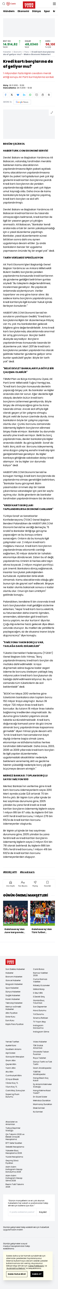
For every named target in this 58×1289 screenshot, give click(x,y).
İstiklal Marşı (39, 989)
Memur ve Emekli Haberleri (13, 1007)
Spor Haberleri (12, 988)
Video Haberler (40, 1041)
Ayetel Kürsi (11, 1045)
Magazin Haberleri (14, 984)
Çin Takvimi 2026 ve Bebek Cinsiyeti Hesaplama (15, 1137)
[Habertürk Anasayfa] (29, 4)
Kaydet (43, 1212)
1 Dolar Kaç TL (12, 1083)
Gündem (9, 11)
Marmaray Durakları (42, 1104)
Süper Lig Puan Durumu (12, 1095)
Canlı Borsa (38, 969)
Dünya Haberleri (13, 991)
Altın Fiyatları (11, 1013)
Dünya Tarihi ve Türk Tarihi (42, 1063)
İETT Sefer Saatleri (14, 1143)
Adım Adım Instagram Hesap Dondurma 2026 (14, 1169)
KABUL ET (37, 1274)
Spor (47, 11)
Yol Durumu (38, 1014)
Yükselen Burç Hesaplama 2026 (14, 1151)
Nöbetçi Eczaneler (41, 985)
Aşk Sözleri (10, 1053)
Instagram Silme (41, 1031)
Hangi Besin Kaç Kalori (41, 1079)
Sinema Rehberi (40, 1018)
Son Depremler (40, 1006)
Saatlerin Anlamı (13, 1049)
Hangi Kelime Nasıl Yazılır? (42, 1091)
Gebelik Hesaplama (15, 1146)
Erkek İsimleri (39, 1108)
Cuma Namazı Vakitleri (40, 980)
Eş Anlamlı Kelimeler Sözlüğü (42, 1085)
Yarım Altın (11, 1068)
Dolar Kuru (10, 1016)
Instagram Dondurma (38, 1026)
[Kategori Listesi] (54, 4)
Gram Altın (11, 1060)
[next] (53, 918)
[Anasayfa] (10, 962)
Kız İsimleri (38, 1111)
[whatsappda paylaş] (30, 94)
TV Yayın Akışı (39, 1021)
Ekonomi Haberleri (14, 976)
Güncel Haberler (13, 980)
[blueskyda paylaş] (17, 94)
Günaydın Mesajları (15, 1056)
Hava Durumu (39, 1010)
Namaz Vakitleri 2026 (40, 974)
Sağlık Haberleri (13, 995)
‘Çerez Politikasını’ (36, 1265)
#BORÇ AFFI (10, 872)
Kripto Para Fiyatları (15, 1024)
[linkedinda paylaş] (24, 94)
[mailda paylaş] (36, 94)
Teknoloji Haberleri (14, 1003)
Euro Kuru (10, 1020)
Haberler (7, 52)
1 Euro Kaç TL (11, 1086)
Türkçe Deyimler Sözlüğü (13, 1129)
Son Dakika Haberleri (15, 969)
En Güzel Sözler (40, 1096)
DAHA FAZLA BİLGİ (17, 1274)
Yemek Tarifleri (12, 1041)
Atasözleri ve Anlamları (11, 1123)
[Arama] (3, 4)
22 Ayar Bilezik (12, 1079)
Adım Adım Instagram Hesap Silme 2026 (14, 1178)
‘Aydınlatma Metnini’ (16, 1268)
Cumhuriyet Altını (14, 1075)
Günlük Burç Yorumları (39, 1001)
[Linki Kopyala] (48, 94)
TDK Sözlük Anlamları (38, 1046)
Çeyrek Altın (11, 1064)
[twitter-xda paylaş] (11, 94)
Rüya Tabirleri (39, 1058)
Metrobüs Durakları (42, 1100)
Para (26, 52)
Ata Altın (9, 1071)
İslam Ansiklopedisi (42, 1068)
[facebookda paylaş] (5, 94)
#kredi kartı (27, 872)
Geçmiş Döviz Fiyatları (12, 1161)
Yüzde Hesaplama (14, 1156)
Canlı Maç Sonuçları (15, 1090)
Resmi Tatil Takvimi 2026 (15, 1185)
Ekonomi (23, 11)
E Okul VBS (38, 993)
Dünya (36, 11)
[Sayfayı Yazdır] (42, 94)
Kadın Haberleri (13, 999)
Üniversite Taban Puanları (41, 1053)
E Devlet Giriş (39, 996)
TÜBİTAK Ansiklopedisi (39, 1073)
